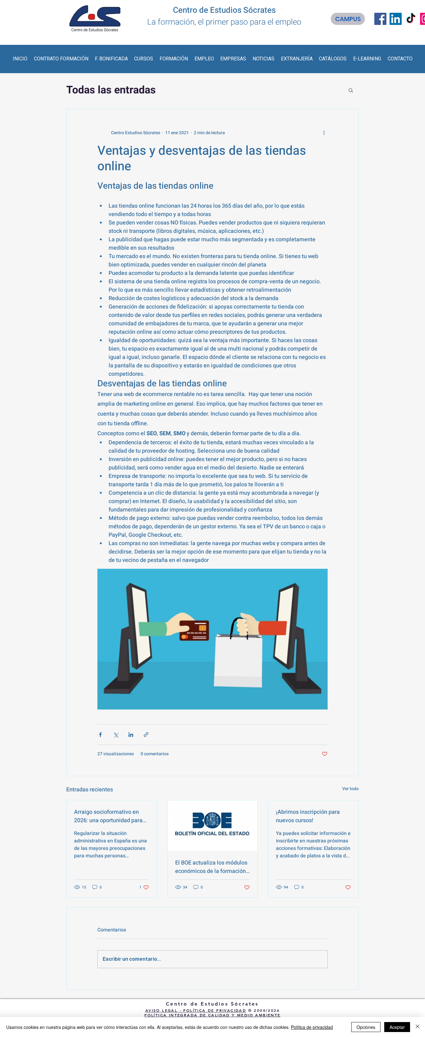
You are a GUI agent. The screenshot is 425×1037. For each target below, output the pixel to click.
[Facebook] (380, 19)
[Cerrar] (417, 1027)
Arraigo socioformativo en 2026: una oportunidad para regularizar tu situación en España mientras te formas (108, 816)
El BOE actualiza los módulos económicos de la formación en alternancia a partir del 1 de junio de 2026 (211, 867)
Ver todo (350, 788)
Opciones (366, 1027)
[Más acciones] (324, 132)
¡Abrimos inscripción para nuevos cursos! (308, 816)
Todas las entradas (111, 90)
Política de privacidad (312, 1027)
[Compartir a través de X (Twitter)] (116, 735)
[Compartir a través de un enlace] (146, 735)
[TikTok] (411, 19)
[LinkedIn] (396, 19)
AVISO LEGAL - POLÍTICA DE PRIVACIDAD (195, 1010)
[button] (61, 59)
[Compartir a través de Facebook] (100, 735)
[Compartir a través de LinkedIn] (131, 735)
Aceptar (397, 1027)
